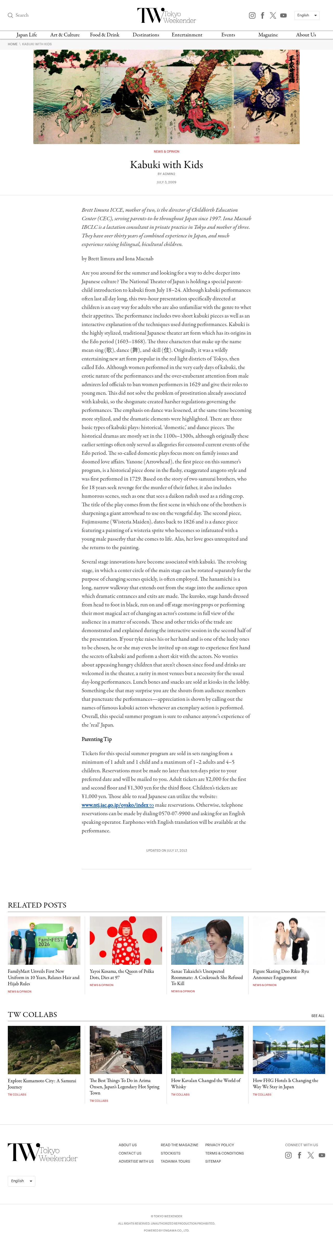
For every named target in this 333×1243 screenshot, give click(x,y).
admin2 (169, 174)
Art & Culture (65, 35)
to (118, 805)
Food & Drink (104, 35)
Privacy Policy (219, 1145)
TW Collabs (17, 1094)
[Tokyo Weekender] (43, 1160)
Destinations (146, 35)
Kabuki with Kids (37, 44)
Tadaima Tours (175, 1161)
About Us (306, 35)
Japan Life (27, 35)
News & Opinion (167, 152)
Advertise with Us (136, 1161)
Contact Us (130, 1153)
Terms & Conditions (224, 1153)
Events (228, 35)
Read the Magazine (179, 1145)
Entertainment (187, 35)
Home (13, 44)
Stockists (171, 1153)
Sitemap (213, 1161)
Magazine (268, 35)
